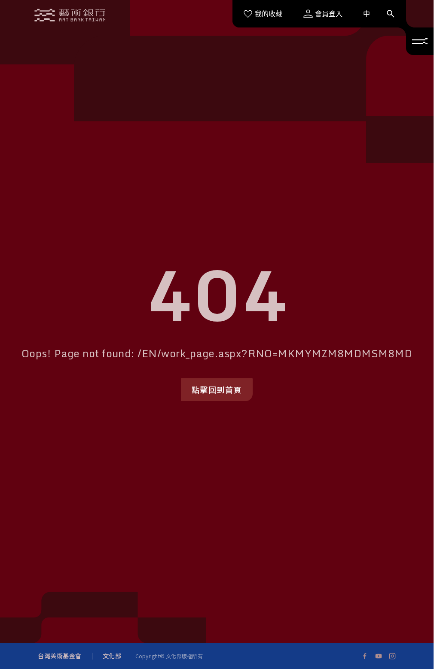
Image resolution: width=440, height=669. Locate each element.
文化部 (112, 655)
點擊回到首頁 (217, 389)
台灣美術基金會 (60, 655)
